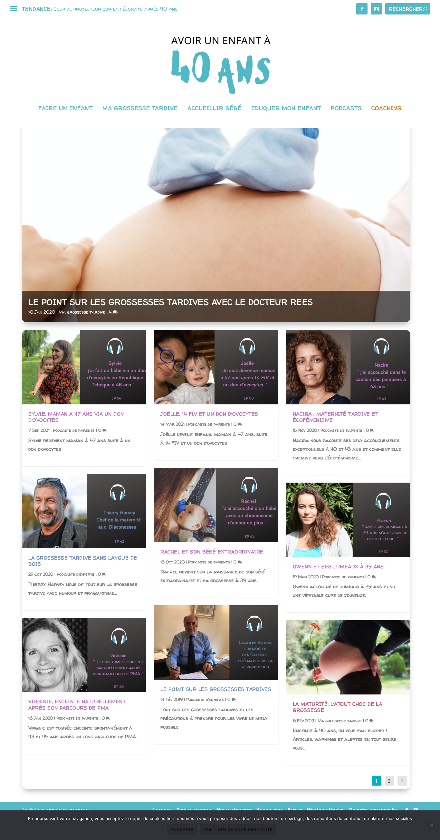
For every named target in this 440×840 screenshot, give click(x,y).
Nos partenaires (234, 809)
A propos (162, 809)
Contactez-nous (194, 809)
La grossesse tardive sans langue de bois (82, 560)
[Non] (431, 825)
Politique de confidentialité (238, 829)
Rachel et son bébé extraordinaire (211, 551)
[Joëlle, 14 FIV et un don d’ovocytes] (216, 367)
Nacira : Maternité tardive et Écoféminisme (335, 417)
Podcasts (346, 109)
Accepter (182, 829)
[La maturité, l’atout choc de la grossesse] (348, 657)
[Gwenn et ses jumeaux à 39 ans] (348, 520)
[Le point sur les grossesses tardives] (216, 642)
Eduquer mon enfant (286, 109)
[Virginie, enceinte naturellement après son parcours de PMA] (84, 655)
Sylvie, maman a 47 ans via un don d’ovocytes (76, 417)
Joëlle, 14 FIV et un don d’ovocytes (209, 414)
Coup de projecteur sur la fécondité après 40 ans (115, 8)
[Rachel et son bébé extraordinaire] (216, 505)
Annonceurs (270, 809)
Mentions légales (325, 809)
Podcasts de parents (74, 430)
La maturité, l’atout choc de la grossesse (337, 707)
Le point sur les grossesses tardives (215, 689)
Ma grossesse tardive (140, 109)
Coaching (386, 109)
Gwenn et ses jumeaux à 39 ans (338, 566)
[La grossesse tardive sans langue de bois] (84, 511)
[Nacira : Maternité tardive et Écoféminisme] (348, 367)
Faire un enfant (65, 109)
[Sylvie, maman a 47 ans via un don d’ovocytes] (84, 367)
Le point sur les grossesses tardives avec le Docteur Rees (170, 302)
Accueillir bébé (214, 109)
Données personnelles (373, 809)
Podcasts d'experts (75, 574)
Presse (295, 809)
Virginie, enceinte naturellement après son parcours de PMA (77, 704)
